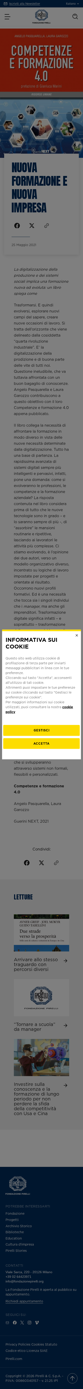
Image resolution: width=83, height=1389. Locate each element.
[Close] (76, 635)
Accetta (41, 743)
